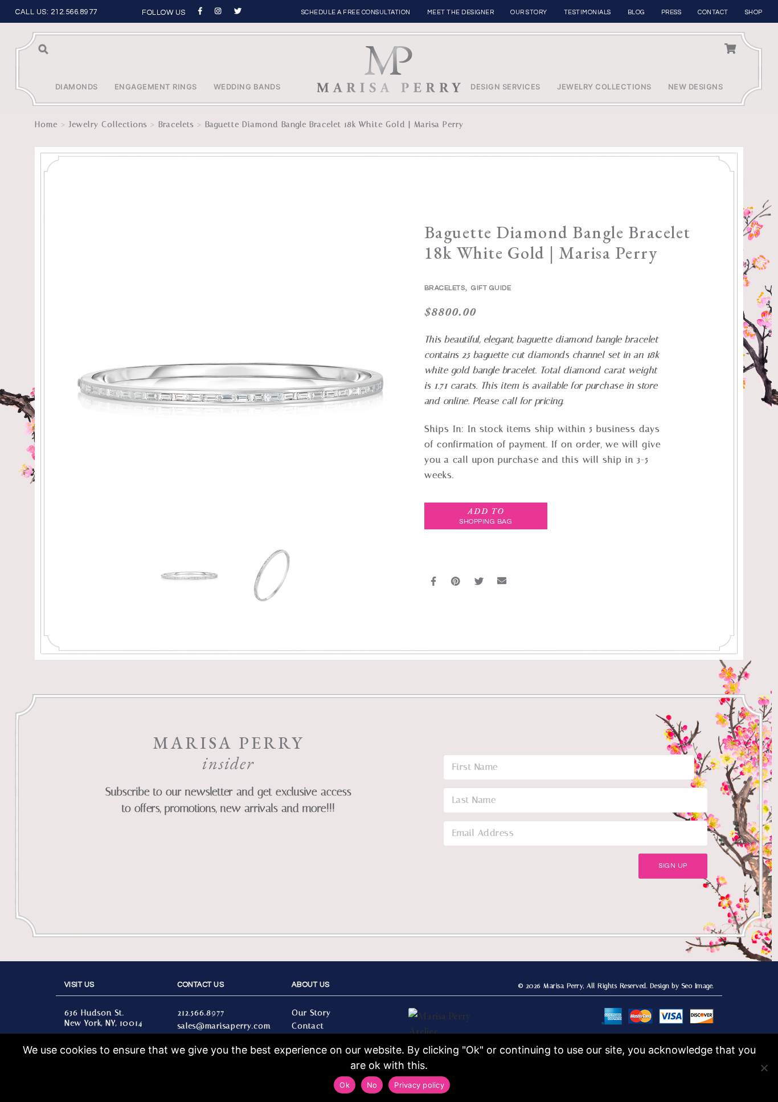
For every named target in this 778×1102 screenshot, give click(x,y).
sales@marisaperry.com (224, 1026)
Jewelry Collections (604, 86)
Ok (344, 1084)
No (372, 1084)
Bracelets (176, 124)
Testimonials (587, 12)
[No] (763, 1068)
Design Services (505, 86)
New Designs (695, 86)
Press (671, 12)
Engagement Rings (155, 86)
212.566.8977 (74, 12)
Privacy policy (419, 1084)
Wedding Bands (247, 86)
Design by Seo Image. (682, 986)
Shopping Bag (485, 516)
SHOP (754, 12)
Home (46, 124)
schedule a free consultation (356, 12)
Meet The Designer (460, 12)
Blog (636, 12)
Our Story (528, 12)
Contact (713, 12)
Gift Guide (491, 288)
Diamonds (76, 86)
